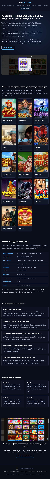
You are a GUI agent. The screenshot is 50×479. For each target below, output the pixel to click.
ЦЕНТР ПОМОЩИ (17, 5)
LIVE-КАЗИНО (32, 5)
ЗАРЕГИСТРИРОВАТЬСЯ (25, 456)
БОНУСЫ (4, 5)
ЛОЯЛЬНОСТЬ (25, 5)
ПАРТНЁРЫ (39, 5)
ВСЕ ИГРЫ (45, 5)
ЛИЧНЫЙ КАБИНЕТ (25, 8)
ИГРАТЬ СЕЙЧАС (8, 47)
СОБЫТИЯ (9, 5)
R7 (25, 2)
